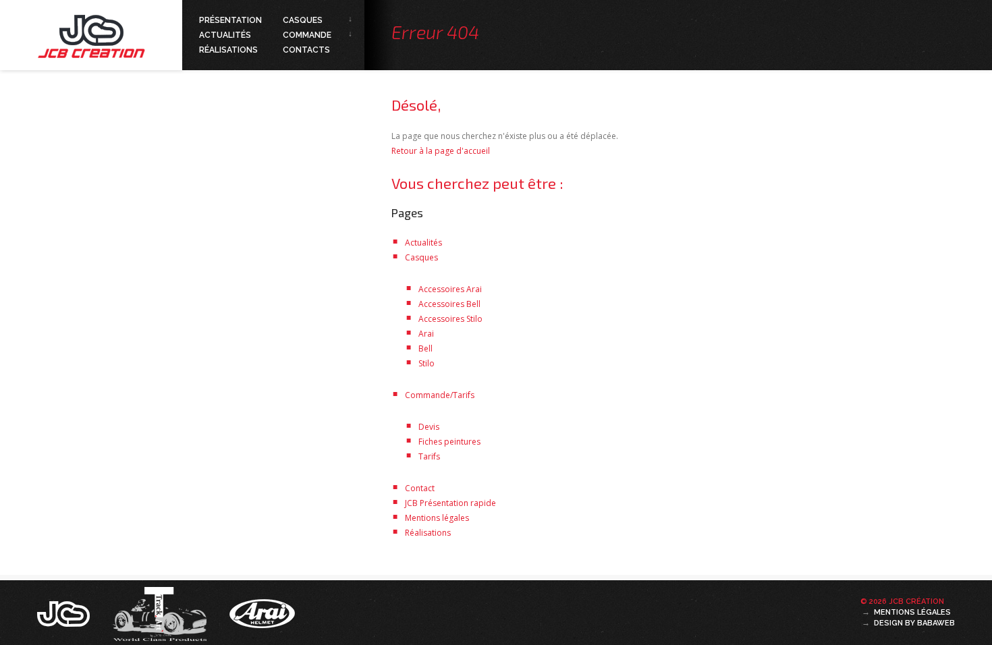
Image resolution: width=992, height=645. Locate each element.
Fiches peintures (449, 441)
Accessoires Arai (450, 289)
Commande (307, 35)
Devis (428, 426)
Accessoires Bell (449, 304)
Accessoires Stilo (450, 319)
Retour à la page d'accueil (440, 151)
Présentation (230, 20)
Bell (425, 348)
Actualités (225, 35)
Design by (914, 623)
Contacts (306, 50)
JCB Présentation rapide (450, 503)
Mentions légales (437, 518)
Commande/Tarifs (439, 395)
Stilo (426, 363)
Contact (420, 488)
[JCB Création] (65, 612)
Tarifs (429, 456)
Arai (426, 333)
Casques (303, 20)
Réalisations (228, 50)
